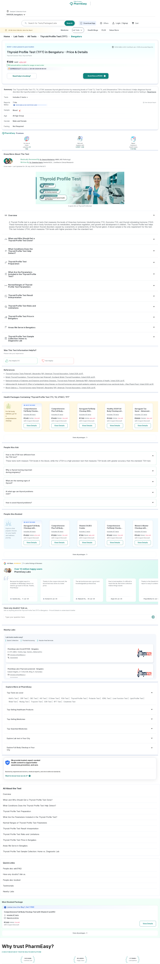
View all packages (79, 441)
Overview (7, 798)
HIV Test (43, 702)
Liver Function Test (120, 702)
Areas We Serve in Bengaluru (15, 849)
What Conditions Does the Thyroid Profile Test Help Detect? (29, 809)
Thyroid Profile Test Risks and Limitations (21, 838)
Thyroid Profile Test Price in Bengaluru (19, 844)
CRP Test (23, 702)
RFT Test (57, 705)
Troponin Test (36, 705)
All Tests (31, 40)
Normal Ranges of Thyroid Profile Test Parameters (25, 826)
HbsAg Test (23, 705)
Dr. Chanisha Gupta (36, 166)
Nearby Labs (8, 895)
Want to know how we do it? (16, 780)
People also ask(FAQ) (12, 872)
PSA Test (64, 702)
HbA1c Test (13, 702)
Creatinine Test (69, 705)
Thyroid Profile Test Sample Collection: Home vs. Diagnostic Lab (31, 855)
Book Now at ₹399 (95, 80)
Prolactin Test (94, 702)
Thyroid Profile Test (78, 702)
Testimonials (8, 889)
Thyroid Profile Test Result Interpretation (21, 832)
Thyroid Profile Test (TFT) (53, 40)
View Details (32, 429)
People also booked (11, 884)
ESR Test (47, 705)
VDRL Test (106, 702)
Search (70, 25)
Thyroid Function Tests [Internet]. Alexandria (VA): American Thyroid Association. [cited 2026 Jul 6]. (44, 377)
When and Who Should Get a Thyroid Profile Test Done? (27, 803)
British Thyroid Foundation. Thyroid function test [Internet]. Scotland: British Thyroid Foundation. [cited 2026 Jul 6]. (50, 381)
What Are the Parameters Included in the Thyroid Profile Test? (30, 821)
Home (7, 40)
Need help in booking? (22, 80)
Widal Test (13, 705)
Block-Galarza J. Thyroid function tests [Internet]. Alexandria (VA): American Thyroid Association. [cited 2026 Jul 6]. (51, 391)
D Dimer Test (54, 702)
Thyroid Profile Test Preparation (17, 815)
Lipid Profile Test (136, 702)
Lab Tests (76, 34)
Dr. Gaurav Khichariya (47, 163)
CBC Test (33, 702)
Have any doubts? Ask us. (14, 878)
